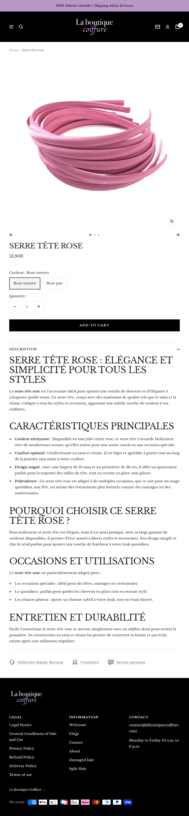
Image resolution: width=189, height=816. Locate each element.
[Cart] (177, 27)
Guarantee (90, 662)
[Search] (21, 27)
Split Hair (77, 768)
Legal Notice (20, 725)
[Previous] (11, 234)
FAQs (74, 733)
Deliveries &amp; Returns (40, 662)
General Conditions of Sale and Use (33, 736)
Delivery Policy (23, 766)
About (74, 751)
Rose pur (54, 283)
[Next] (178, 234)
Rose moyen (25, 283)
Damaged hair (81, 760)
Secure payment (130, 662)
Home (14, 50)
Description (23, 349)
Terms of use (20, 774)
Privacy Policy (21, 748)
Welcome (77, 725)
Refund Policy (21, 757)
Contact (76, 742)
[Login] (167, 27)
